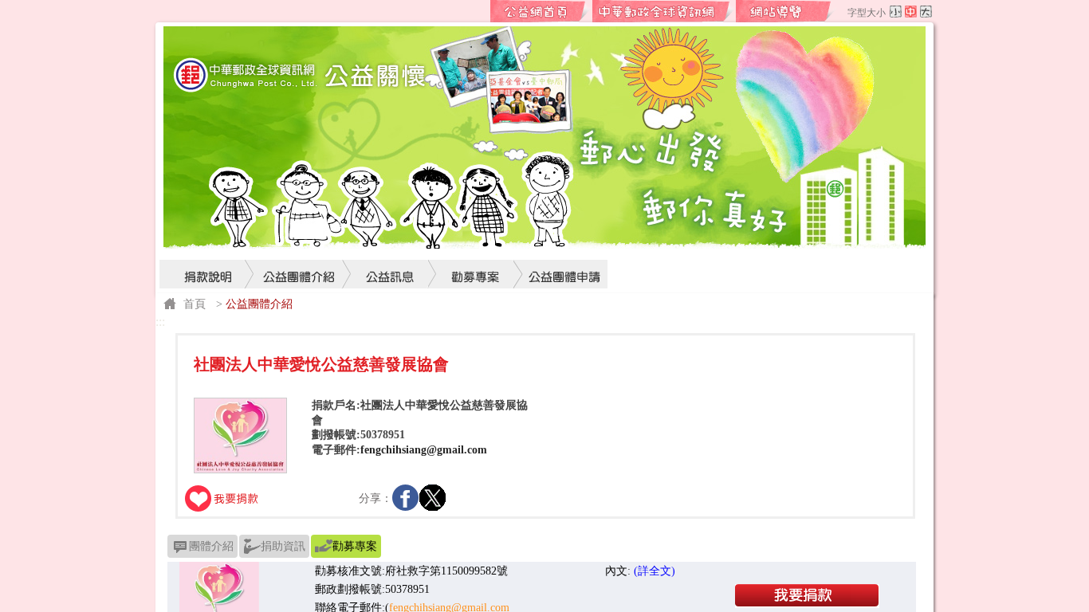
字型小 (896, 12)
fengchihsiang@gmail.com (423, 449)
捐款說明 (207, 243)
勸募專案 (476, 243)
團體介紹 (211, 545)
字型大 (926, 12)
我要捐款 (222, 498)
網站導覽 (786, 11)
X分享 (432, 498)
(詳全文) (654, 570)
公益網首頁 (540, 11)
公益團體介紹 (299, 243)
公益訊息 (390, 243)
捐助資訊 (283, 545)
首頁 (194, 303)
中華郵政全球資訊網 (663, 11)
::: (477, 11)
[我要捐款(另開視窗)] (807, 604)
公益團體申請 (560, 243)
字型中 (911, 12)
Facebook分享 (405, 498)
